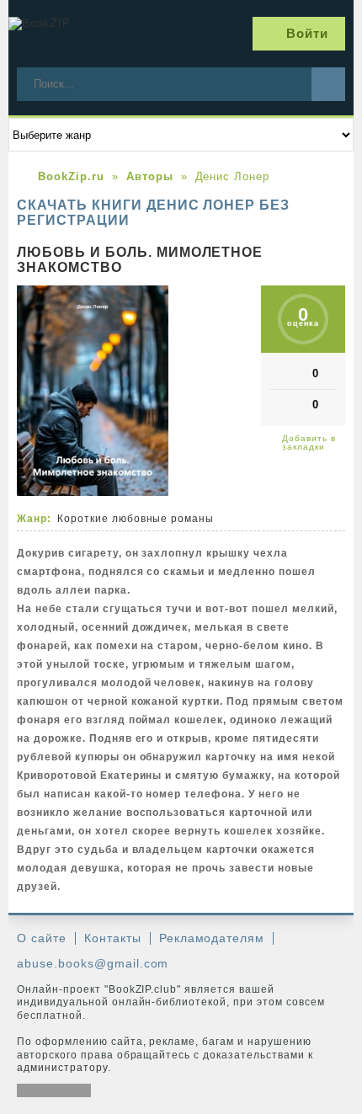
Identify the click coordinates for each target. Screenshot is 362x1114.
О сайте (42, 938)
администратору (62, 1068)
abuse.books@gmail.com (92, 963)
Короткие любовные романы (135, 519)
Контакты (112, 938)
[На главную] (71, 33)
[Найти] (328, 84)
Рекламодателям (212, 938)
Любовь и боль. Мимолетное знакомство (140, 260)
